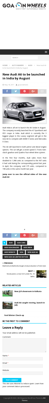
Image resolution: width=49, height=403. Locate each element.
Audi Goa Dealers (11, 247)
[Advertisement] (24, 29)
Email (5, 363)
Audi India (27, 247)
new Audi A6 (33, 252)
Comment (7, 337)
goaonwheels (23, 85)
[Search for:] (24, 57)
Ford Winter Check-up (14, 315)
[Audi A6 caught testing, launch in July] (8, 305)
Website (6, 370)
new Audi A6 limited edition (16, 257)
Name (5, 355)
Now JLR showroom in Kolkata (27, 291)
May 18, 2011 (9, 85)
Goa (21, 252)
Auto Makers (18, 65)
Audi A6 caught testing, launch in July (29, 303)
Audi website (9, 252)
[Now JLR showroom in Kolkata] (8, 293)
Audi (11, 243)
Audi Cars (21, 243)
